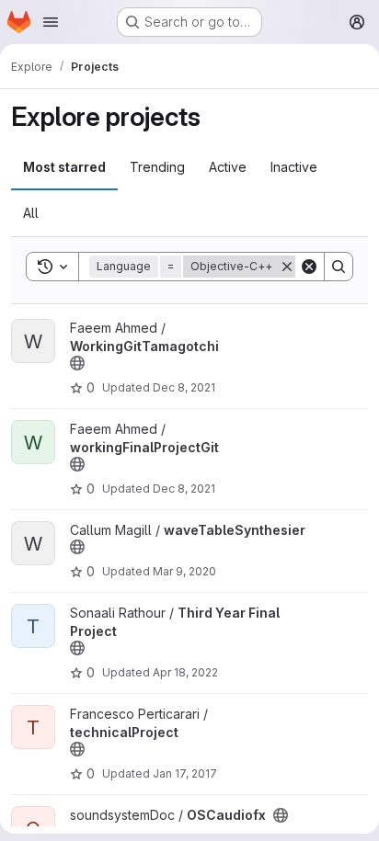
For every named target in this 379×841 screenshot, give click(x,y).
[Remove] (287, 267)
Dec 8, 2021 (184, 387)
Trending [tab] (157, 167)
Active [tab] (228, 167)
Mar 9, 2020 (184, 571)
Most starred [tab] (64, 167)
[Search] (338, 266)
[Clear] (309, 267)
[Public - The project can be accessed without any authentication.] (77, 363)
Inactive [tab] (293, 167)
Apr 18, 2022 (185, 672)
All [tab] (31, 213)
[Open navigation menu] (50, 22)
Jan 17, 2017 (185, 773)
